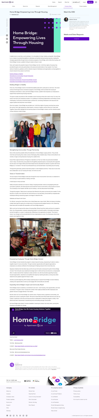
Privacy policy (76, 391)
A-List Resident (55, 402)
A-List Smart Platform (56, 394)
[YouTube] (20, 415)
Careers (8, 394)
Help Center (54, 410)
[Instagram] (23, 415)
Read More (54, 369)
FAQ (7, 408)
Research (38, 6)
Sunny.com (9, 402)
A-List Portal (54, 391)
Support (8, 405)
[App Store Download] (27, 381)
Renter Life (25, 6)
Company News (68, 6)
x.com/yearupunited (18, 340)
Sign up (90, 2)
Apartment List (15, 14)
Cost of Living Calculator (35, 396)
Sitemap (8, 410)
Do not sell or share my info (80, 399)
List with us (76, 2)
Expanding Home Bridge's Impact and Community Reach (23, 81)
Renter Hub (31, 391)
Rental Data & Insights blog (58, 408)
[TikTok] (26, 415)
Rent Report (32, 405)
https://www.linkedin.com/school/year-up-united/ (26, 346)
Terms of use (76, 394)
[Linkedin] (10, 415)
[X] (17, 415)
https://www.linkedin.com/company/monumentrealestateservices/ (30, 355)
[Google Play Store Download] (36, 381)
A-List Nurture (54, 399)
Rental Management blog (57, 405)
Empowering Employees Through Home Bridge (23, 79)
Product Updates (83, 6)
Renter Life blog (33, 402)
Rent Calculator (33, 399)
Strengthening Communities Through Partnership (21, 76)
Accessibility (76, 396)
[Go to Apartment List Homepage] (8, 2)
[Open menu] (96, 2)
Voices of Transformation (16, 78)
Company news (10, 396)
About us (8, 391)
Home (13, 6)
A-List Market (54, 396)
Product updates (10, 399)
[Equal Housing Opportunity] (7, 415)
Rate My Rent (32, 394)
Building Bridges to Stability (16, 74)
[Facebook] (13, 415)
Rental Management (52, 6)
